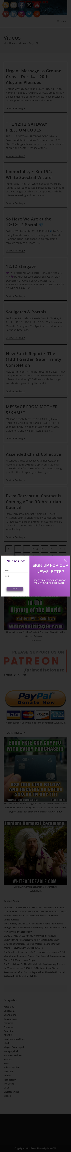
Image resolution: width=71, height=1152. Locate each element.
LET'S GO (14, 589)
